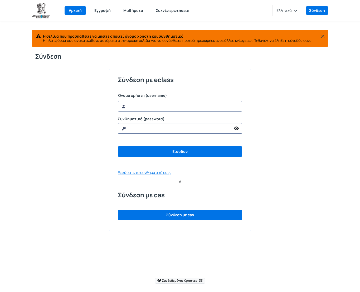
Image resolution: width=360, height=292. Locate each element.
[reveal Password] (236, 128)
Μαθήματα (133, 10)
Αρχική (75, 10)
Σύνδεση (317, 10)
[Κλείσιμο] (323, 36)
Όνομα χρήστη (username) (142, 95)
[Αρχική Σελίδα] (41, 10)
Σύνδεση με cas (180, 214)
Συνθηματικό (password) (141, 119)
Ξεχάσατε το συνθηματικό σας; (144, 172)
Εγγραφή (102, 10)
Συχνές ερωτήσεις (172, 10)
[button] (287, 10)
